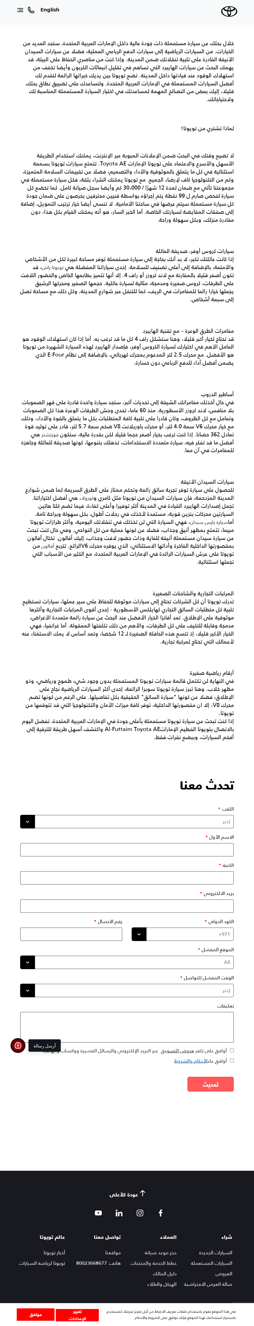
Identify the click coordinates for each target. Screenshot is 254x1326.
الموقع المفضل (218, 949)
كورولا (87, 498)
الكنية (228, 865)
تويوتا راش (53, 267)
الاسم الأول (221, 837)
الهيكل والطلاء (162, 1284)
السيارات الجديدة (215, 1252)
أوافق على (200, 1061)
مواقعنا (113, 1252)
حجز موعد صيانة (161, 1252)
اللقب (228, 809)
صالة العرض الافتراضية (208, 1284)
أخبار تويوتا (54, 1252)
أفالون (48, 546)
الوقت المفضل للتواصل (209, 977)
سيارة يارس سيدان (209, 522)
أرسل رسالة (44, 1045)
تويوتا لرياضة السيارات (42, 1263)
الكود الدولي (221, 921)
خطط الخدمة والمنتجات (154, 1263)
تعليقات (225, 1006)
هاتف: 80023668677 (98, 1263)
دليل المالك (165, 1273)
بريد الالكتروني (219, 893)
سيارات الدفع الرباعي (129, 51)
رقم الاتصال (110, 921)
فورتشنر (50, 434)
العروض (224, 1273)
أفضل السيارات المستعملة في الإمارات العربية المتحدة (170, 83)
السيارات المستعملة (211, 1263)
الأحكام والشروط (191, 1061)
